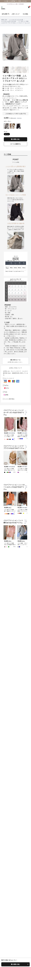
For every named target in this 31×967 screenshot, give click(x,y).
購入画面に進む (15, 139)
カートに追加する (15, 144)
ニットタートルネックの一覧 (8, 21)
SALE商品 (25, 14)
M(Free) (7, 134)
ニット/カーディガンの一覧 (16, 19)
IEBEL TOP (4, 19)
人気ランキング (15, 14)
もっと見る (26, 412)
